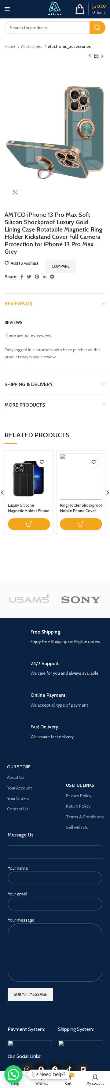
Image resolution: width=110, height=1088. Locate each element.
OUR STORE (19, 767)
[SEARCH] (97, 27)
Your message (21, 920)
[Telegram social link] (52, 277)
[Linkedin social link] (44, 277)
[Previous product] (90, 56)
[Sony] (81, 599)
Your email (17, 894)
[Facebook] (55, 1068)
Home (10, 46)
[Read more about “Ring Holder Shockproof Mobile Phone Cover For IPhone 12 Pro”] (81, 524)
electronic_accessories (69, 46)
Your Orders (18, 798)
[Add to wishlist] (41, 462)
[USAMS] (29, 599)
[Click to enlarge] (15, 192)
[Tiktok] (69, 1068)
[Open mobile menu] (7, 9)
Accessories (32, 46)
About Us (15, 777)
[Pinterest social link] (37, 277)
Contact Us (17, 809)
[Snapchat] (40, 1068)
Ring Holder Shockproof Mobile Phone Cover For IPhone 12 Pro (81, 511)
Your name (18, 868)
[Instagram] (26, 1068)
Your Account (19, 788)
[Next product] (102, 56)
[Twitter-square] (83, 1068)
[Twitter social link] (29, 277)
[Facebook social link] (22, 277)
